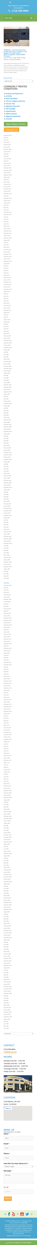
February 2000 (7, 557)
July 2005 (6, 408)
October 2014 (7, 235)
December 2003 (7, 452)
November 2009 (7, 343)
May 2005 (6, 413)
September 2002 (8, 487)
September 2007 (8, 392)
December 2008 (7, 366)
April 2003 (6, 471)
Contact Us (11, 129)
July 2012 (6, 294)
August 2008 (7, 373)
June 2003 (6, 466)
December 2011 (7, 310)
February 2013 (7, 277)
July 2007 (6, 396)
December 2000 (7, 536)
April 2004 (6, 443)
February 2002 (7, 503)
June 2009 (6, 354)
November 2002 (7, 482)
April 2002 (6, 499)
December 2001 (7, 508)
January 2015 (7, 228)
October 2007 (7, 389)
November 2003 (7, 454)
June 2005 (6, 410)
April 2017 (6, 196)
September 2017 (8, 193)
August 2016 (7, 203)
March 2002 (6, 501)
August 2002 (7, 489)
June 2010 (6, 326)
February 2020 (7, 158)
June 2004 (6, 438)
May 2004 (6, 440)
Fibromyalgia (10, 109)
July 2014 (6, 242)
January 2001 (7, 534)
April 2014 (6, 245)
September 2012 (8, 289)
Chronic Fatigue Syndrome (15, 101)
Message (8, 1171)
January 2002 (7, 506)
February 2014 (7, 249)
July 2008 (6, 375)
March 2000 (6, 555)
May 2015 (6, 221)
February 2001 (7, 531)
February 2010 (7, 336)
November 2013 (7, 256)
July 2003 (6, 464)
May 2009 (6, 357)
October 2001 (7, 513)
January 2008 (7, 382)
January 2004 (7, 450)
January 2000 (7, 559)
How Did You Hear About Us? (16, 1163)
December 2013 (7, 254)
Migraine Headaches (13, 116)
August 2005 (7, 405)
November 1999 (7, 562)
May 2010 (6, 329)
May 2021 (6, 137)
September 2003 (8, 459)
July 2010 (6, 324)
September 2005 (8, 403)
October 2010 (7, 319)
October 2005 (7, 401)
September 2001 (8, 515)
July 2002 (6, 492)
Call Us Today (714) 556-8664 (19, 1242)
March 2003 (6, 473)
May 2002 (6, 496)
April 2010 (6, 331)
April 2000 (6, 552)
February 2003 (7, 475)
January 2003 (7, 478)
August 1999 (7, 569)
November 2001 (7, 510)
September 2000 (8, 543)
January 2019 (7, 165)
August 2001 (7, 517)
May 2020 (6, 156)
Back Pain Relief (11, 99)
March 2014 (6, 247)
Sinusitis (9, 119)
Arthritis (9, 96)
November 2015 (7, 214)
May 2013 (6, 270)
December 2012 (7, 282)
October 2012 (7, 287)
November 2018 (7, 170)
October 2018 (7, 172)
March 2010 (6, 333)
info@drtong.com (10, 1052)
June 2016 (6, 205)
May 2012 (6, 298)
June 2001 (6, 522)
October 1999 (7, 564)
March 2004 (6, 445)
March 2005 (6, 417)
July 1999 (6, 571)
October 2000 (7, 541)
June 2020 (6, 154)
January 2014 (7, 252)
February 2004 (7, 447)
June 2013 (6, 268)
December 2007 (7, 384)
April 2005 (6, 415)
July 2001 (6, 520)
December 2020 (7, 149)
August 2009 (7, 350)
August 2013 (7, 263)
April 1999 (6, 578)
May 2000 (6, 550)
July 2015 (6, 217)
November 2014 (7, 233)
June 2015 (6, 219)
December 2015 (7, 212)
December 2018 (7, 168)
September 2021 (8, 135)
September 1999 (8, 566)
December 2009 (7, 340)
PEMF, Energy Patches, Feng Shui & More (14, 58)
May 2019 (6, 161)
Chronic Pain (10, 104)
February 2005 (7, 419)
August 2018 (7, 177)
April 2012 (6, 301)
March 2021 (6, 142)
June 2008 (6, 378)
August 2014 (7, 240)
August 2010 (7, 322)
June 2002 (6, 494)
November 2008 (7, 368)
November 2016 (7, 198)
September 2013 (8, 261)
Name (6, 1134)
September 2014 (8, 238)
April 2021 (6, 140)
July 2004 (6, 436)
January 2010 (7, 338)
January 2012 (7, 308)
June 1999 (6, 573)
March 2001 (6, 529)
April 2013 (6, 273)
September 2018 (8, 175)
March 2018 (6, 182)
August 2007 (7, 394)
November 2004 (7, 426)
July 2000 (6, 545)
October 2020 (7, 151)
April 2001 (6, 527)
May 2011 (6, 317)
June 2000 (6, 548)
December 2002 (7, 480)
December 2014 (7, 231)
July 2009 (6, 352)
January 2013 (7, 280)
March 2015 (6, 226)
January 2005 (7, 422)
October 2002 (7, 485)
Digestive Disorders (13, 106)
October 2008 (7, 371)
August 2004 (7, 434)
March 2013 (6, 275)
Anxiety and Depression (14, 93)
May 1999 (6, 576)
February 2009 (7, 361)
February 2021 (7, 144)
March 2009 (6, 359)
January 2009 (7, 363)
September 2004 (8, 431)
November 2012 (7, 284)
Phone (7, 1154)
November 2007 (7, 387)
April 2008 (6, 380)
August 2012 (7, 291)
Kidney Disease (11, 114)
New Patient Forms (15, 124)
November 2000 (7, 538)
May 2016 (6, 207)
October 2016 (7, 200)
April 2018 (6, 179)
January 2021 (7, 147)
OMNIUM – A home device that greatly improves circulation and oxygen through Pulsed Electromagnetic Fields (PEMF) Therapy (15, 53)
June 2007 (6, 399)
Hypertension (11, 111)
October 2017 (7, 191)
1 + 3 (6, 1187)
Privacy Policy (26, 1236)
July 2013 (6, 266)
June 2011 (6, 315)
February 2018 (7, 184)
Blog (14, 58)
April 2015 (6, 224)
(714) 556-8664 (20, 10)
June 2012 (6, 296)
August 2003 (7, 461)
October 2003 (7, 457)
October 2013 (7, 259)
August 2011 (7, 312)
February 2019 (7, 163)
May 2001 (6, 524)
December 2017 (7, 189)
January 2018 (7, 186)
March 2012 (6, 303)
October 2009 (7, 345)
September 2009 (8, 347)
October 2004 (7, 429)
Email (6, 1144)
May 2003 (6, 469)
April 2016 (6, 210)
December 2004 (7, 424)
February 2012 (7, 305)
